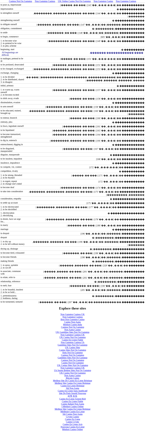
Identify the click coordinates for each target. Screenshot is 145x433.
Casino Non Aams (72, 322)
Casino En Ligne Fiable (72, 340)
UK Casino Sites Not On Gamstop (72, 365)
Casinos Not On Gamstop (72, 327)
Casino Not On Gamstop (72, 363)
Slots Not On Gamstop (72, 352)
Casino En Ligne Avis (72, 424)
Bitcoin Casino (72, 378)
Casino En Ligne (72, 419)
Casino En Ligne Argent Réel (72, 399)
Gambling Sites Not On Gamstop (72, 345)
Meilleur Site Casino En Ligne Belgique (72, 383)
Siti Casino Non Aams (73, 414)
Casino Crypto (72, 422)
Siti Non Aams (72, 388)
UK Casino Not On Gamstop (72, 337)
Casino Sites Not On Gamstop (72, 350)
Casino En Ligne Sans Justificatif (72, 391)
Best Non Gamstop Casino (73, 319)
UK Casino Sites (72, 347)
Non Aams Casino (72, 329)
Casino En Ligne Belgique (72, 385)
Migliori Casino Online (72, 429)
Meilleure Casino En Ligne (72, 411)
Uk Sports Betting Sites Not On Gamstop (72, 370)
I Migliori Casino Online (73, 406)
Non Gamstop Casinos (72, 317)
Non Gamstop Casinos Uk (72, 342)
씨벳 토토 (72, 396)
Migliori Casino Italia (72, 324)
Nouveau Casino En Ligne (73, 427)
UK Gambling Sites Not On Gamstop (72, 332)
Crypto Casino (72, 416)
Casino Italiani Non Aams (72, 404)
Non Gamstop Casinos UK (72, 314)
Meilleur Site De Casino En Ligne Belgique (72, 380)
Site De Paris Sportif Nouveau (72, 393)
